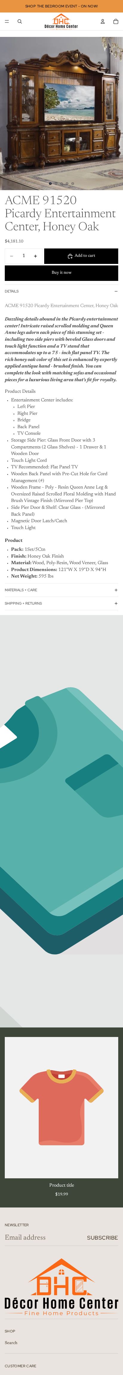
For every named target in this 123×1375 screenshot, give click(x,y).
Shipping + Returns (23, 603)
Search (11, 1343)
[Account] (102, 21)
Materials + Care (21, 590)
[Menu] (7, 21)
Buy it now (62, 273)
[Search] (19, 21)
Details (12, 291)
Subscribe (102, 1237)
